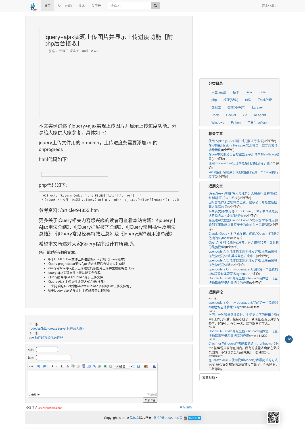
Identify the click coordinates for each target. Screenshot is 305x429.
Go (245, 115)
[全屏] (154, 366)
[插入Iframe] (110, 366)
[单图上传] (145, 366)
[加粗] (51, 366)
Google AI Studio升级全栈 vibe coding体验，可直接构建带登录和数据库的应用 (243, 280)
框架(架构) (231, 99)
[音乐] (89, 366)
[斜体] (56, 366)
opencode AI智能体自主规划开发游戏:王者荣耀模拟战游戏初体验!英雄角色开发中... (243, 253)
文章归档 (209, 377)
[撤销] (38, 366)
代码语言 (120, 366)
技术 (82, 5)
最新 (182, 407)
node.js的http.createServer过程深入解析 (57, 328)
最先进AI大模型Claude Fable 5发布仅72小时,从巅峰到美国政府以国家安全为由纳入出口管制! (243, 222)
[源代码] (31, 366)
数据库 (216, 107)
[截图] (73, 366)
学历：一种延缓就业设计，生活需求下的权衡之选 (243, 314)
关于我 (96, 5)
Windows (217, 122)
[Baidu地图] (99, 366)
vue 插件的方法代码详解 (46, 337)
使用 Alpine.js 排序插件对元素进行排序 (236, 140)
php (214, 99)
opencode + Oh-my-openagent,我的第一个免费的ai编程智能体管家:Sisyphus (243, 271)
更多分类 (268, 5)
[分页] (133, 366)
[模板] (138, 366)
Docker (231, 115)
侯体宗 (134, 417)
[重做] (44, 366)
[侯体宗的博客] (33, 5)
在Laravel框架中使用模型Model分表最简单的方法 (243, 360)
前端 (248, 99)
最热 (189, 407)
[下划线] (62, 366)
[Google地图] (105, 366)
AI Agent (260, 115)
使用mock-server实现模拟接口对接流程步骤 (239, 163)
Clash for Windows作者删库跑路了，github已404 (243, 343)
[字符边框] (67, 366)
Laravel (257, 107)
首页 (47, 5)
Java (262, 92)
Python (236, 122)
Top (289, 339)
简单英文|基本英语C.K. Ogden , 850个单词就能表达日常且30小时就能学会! (243, 213)
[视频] (83, 366)
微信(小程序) (236, 107)
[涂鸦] (78, 366)
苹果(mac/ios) (257, 122)
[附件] (94, 366)
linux (249, 92)
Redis (215, 115)
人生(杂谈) (64, 5)
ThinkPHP (265, 99)
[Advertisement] (109, 84)
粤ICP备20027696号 (167, 417)
